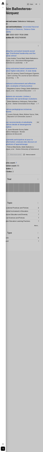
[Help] (3, 444)
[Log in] (3, 449)
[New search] (3, 7)
